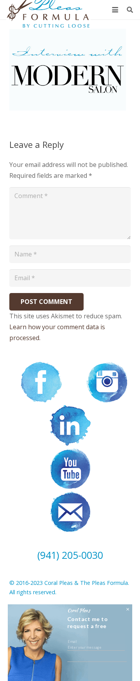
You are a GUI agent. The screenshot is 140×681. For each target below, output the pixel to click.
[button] (115, 10)
